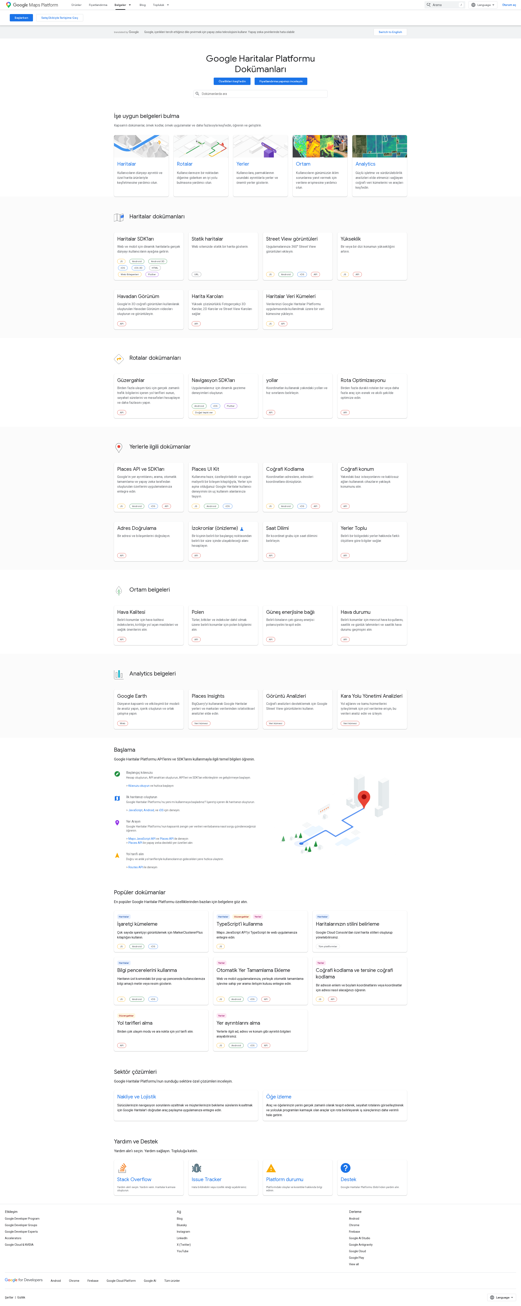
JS (121, 261)
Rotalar (185, 164)
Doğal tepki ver (204, 412)
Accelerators (13, 1238)
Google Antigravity (361, 1244)
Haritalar (126, 164)
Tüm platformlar (328, 946)
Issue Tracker (207, 1179)
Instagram (183, 1231)
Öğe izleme (278, 1097)
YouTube (182, 1251)
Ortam (303, 164)
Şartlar (9, 1297)
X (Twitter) (184, 1244)
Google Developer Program (22, 1218)
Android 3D (157, 261)
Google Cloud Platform (121, 1280)
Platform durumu (284, 1179)
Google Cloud (357, 1251)
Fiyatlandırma (98, 5)
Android (137, 261)
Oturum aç (509, 5)
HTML (155, 267)
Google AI (150, 1280)
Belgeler (120, 5)
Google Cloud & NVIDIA (19, 1244)
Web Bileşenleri (130, 274)
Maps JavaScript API (141, 838)
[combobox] (445, 5)
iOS (123, 267)
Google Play (356, 1257)
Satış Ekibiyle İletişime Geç (59, 18)
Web (122, 723)
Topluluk (158, 5)
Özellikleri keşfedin (232, 81)
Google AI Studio (359, 1238)
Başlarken (21, 18)
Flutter (152, 274)
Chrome (354, 1225)
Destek (348, 1179)
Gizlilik (21, 1297)
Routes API (135, 867)
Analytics (365, 164)
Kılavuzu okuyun (139, 785)
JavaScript (135, 810)
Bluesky (182, 1225)
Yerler (242, 164)
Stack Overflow (134, 1179)
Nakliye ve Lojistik (136, 1097)
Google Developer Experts (21, 1231)
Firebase (354, 1231)
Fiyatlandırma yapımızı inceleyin (280, 81)
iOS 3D (138, 267)
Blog (143, 5)
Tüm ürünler (172, 1280)
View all (354, 1264)
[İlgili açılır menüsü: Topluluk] (169, 5)
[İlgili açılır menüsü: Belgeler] (131, 5)
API (315, 274)
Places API (167, 838)
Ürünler (76, 5)
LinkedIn (182, 1238)
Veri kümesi (201, 723)
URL (196, 274)
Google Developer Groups (21, 1225)
